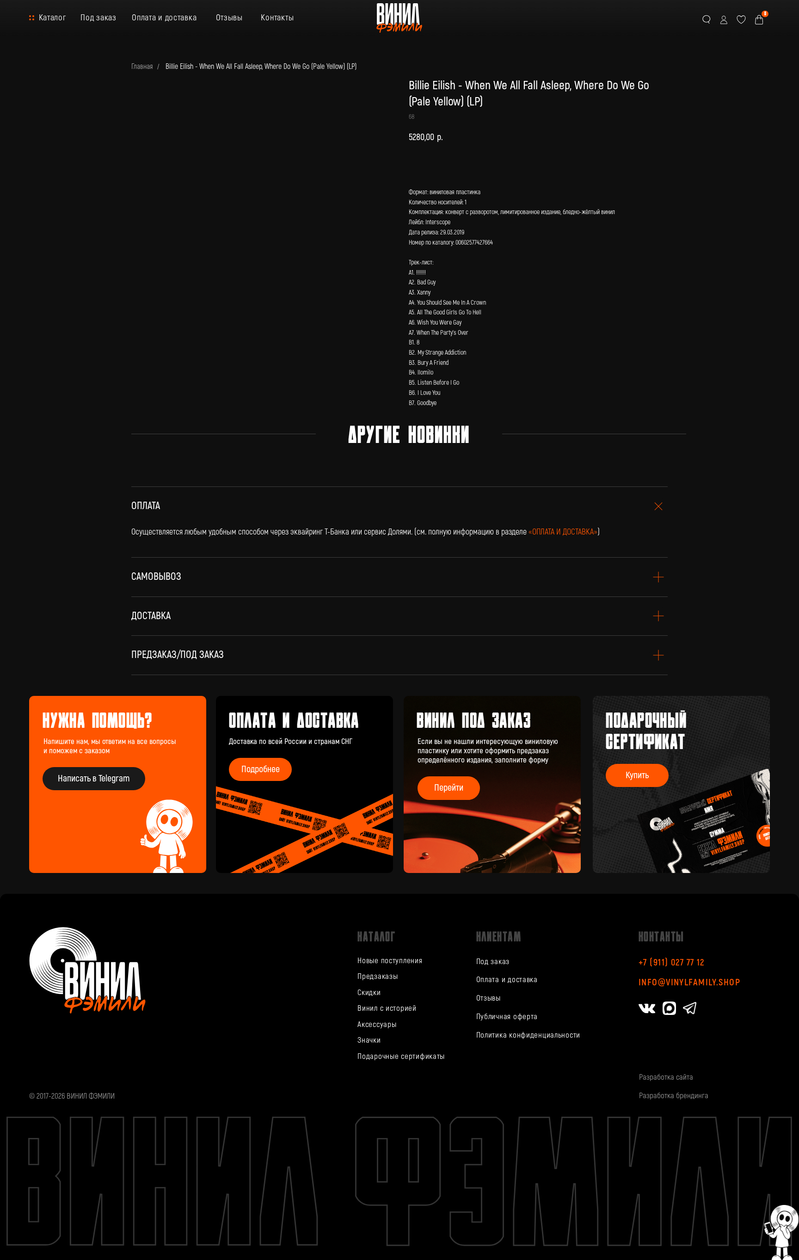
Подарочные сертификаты (401, 1056)
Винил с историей (387, 1008)
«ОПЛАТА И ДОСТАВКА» (563, 532)
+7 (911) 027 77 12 (672, 962)
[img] (492, 784)
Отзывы (229, 17)
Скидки (369, 992)
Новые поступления (389, 960)
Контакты (277, 17)
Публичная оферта (507, 1016)
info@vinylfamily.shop (689, 982)
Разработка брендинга (673, 1095)
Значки (369, 1040)
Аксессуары (376, 1024)
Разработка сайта (666, 1077)
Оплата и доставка (164, 17)
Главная (142, 66)
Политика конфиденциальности (528, 1035)
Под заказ (98, 17)
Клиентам (499, 936)
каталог (376, 936)
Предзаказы (377, 976)
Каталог (52, 17)
